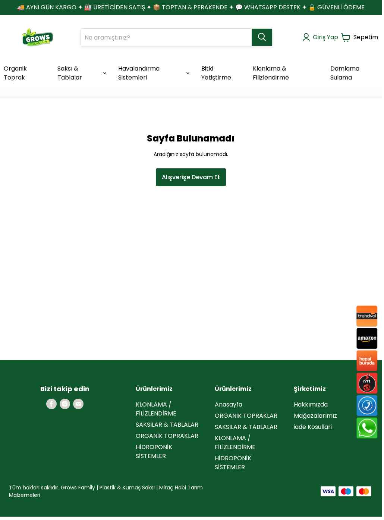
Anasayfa (228, 404)
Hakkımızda (311, 404)
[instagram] (65, 404)
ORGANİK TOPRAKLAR (167, 436)
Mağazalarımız (315, 415)
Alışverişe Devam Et (191, 177)
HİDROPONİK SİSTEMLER (154, 451)
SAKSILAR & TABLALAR (167, 424)
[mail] (78, 404)
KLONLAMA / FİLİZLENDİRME (156, 409)
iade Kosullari (313, 427)
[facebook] (51, 404)
